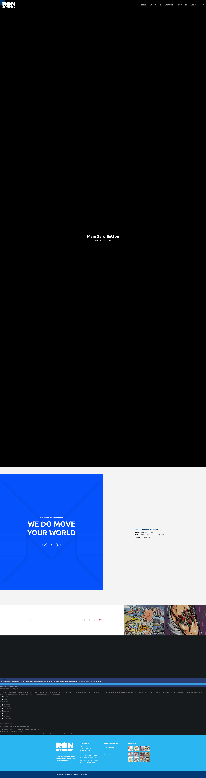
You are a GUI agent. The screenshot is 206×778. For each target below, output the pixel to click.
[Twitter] (44, 545)
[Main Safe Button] (85, 620)
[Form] (202, 5)
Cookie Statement (109, 755)
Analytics (6, 714)
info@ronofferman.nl (86, 747)
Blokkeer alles (8, 699)
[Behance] (58, 545)
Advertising (7, 719)
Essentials (7, 704)
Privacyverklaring (109, 751)
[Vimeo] (51, 545)
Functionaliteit (8, 709)
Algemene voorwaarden (111, 747)
